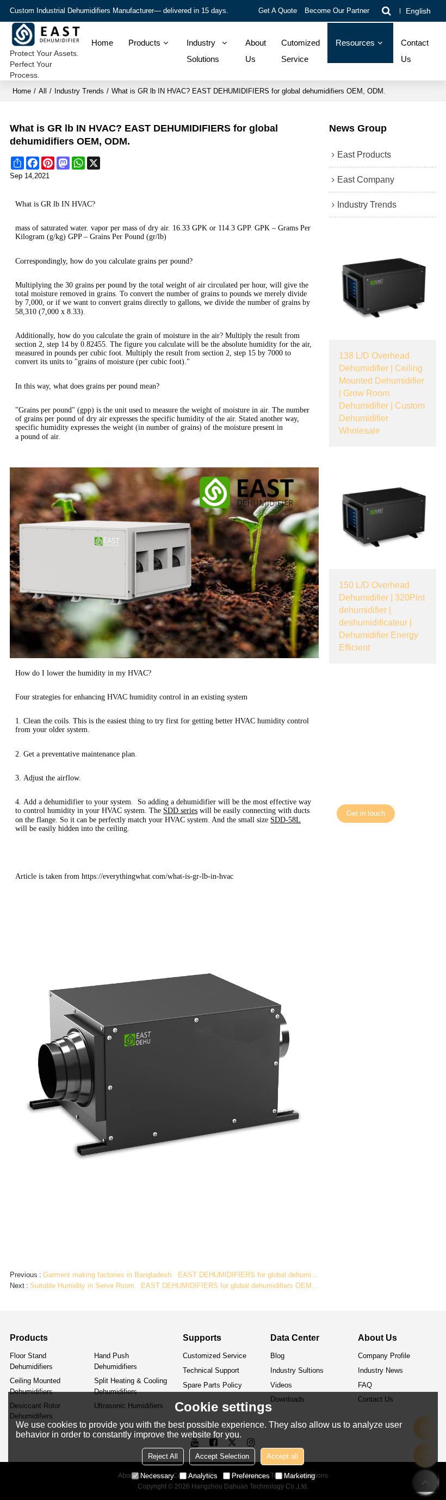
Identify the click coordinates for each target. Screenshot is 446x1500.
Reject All (163, 1456)
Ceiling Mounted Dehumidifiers (35, 1386)
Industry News (380, 1370)
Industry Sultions (297, 1370)
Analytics (203, 1476)
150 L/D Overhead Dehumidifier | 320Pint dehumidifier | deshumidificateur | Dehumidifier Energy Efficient (382, 616)
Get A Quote (277, 11)
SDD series (180, 811)
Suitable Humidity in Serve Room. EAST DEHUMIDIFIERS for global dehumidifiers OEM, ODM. (174, 1286)
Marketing (299, 1476)
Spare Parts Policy (212, 1385)
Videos (281, 1385)
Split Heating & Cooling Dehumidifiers (130, 1386)
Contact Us (415, 51)
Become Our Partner (337, 11)
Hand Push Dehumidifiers (115, 1361)
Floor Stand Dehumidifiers (31, 1361)
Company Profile (384, 1356)
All (43, 91)
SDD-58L (285, 820)
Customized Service (214, 1356)
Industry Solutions (203, 51)
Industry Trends (79, 91)
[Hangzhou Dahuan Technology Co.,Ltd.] (46, 35)
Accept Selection (222, 1456)
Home (102, 43)
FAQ (365, 1385)
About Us (255, 51)
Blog (277, 1356)
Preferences (251, 1476)
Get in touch (365, 813)
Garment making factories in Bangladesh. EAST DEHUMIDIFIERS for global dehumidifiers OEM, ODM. (181, 1275)
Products (144, 43)
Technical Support (211, 1370)
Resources (355, 43)
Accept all (282, 1456)
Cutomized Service (300, 51)
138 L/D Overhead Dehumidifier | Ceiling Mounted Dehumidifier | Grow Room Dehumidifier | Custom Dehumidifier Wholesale (382, 393)
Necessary (157, 1476)
